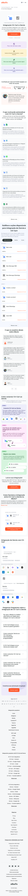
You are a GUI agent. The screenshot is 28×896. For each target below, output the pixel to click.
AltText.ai (13, 745)
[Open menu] (25, 2)
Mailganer (13, 715)
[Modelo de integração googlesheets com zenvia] (14, 209)
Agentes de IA (14, 834)
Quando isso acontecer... (11, 512)
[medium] (18, 866)
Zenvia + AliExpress (14, 798)
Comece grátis (14, 34)
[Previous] (12, 388)
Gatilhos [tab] (16, 240)
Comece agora (14, 690)
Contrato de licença (14, 870)
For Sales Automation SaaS (14, 852)
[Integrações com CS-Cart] (17, 567)
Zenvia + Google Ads (14, 801)
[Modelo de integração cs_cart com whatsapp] (14, 161)
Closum (13, 749)
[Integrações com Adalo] (3, 567)
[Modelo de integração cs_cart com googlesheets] (14, 129)
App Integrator (14, 825)
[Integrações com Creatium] (13, 567)
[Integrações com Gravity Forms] (13, 572)
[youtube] (15, 866)
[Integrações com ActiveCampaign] (3, 597)
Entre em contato (14, 880)
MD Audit (13, 733)
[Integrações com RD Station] (13, 597)
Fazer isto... (7, 520)
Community (14, 829)
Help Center (14, 820)
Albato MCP (14, 857)
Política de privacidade (14, 872)
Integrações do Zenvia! (22, 270)
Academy (14, 822)
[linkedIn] (12, 866)
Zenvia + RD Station (14, 796)
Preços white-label (14, 845)
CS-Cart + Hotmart (14, 759)
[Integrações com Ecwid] (22, 567)
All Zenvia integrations (14, 784)
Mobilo (13, 718)
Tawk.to (14, 723)
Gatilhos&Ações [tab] (7, 240)
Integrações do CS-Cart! (21, 251)
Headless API (14, 859)
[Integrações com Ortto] (8, 597)
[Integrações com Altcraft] (3, 602)
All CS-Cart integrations (14, 756)
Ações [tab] (22, 240)
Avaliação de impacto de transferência (14, 876)
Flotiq (13, 747)
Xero (13, 738)
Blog (14, 818)
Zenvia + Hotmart (14, 787)
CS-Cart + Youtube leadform (14, 775)
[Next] (15, 388)
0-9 (3, 701)
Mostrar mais (14, 219)
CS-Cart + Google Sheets (14, 761)
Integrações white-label (14, 843)
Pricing (14, 816)
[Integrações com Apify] (13, 602)
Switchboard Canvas (14, 730)
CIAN (13, 713)
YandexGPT (14, 720)
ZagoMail (13, 727)
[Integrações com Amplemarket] (8, 602)
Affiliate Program (14, 831)
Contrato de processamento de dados (14, 874)
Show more (14, 778)
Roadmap (14, 827)
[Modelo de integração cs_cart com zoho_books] (14, 177)
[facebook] (9, 866)
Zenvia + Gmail (14, 791)
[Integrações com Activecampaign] (17, 597)
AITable (14, 735)
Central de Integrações (5, 7)
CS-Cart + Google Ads (14, 773)
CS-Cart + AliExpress (14, 771)
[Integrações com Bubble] (8, 567)
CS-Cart (15, 7)
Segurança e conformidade (14, 850)
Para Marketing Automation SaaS (14, 855)
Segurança (14, 878)
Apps (12, 7)
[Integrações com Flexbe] (8, 572)
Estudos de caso (14, 848)
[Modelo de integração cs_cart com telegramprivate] (14, 145)
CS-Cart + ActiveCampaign (14, 766)
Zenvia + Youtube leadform (14, 803)
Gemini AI (13, 740)
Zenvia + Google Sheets (14, 789)
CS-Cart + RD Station (14, 768)
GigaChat (13, 725)
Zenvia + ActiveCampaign (14, 794)
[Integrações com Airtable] (22, 597)
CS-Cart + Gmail (14, 764)
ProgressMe (14, 742)
